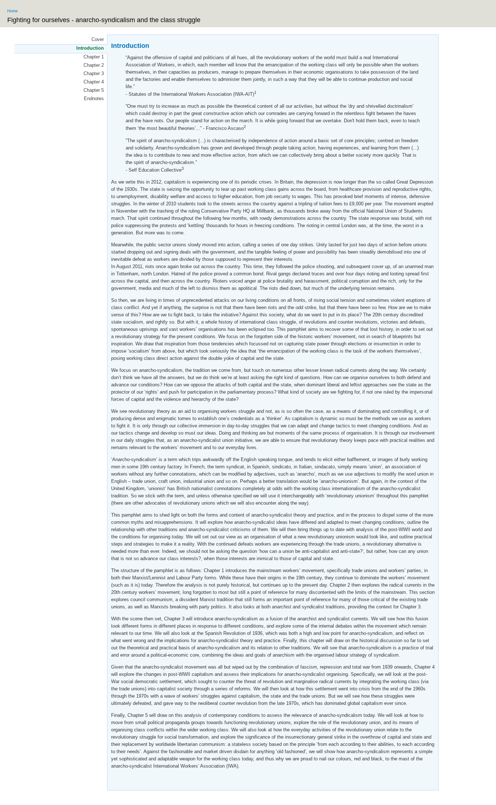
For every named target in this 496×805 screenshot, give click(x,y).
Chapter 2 (94, 65)
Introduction (90, 48)
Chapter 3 (94, 73)
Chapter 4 (94, 82)
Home (12, 11)
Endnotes (94, 98)
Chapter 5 (94, 90)
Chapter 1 (94, 56)
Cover (98, 39)
